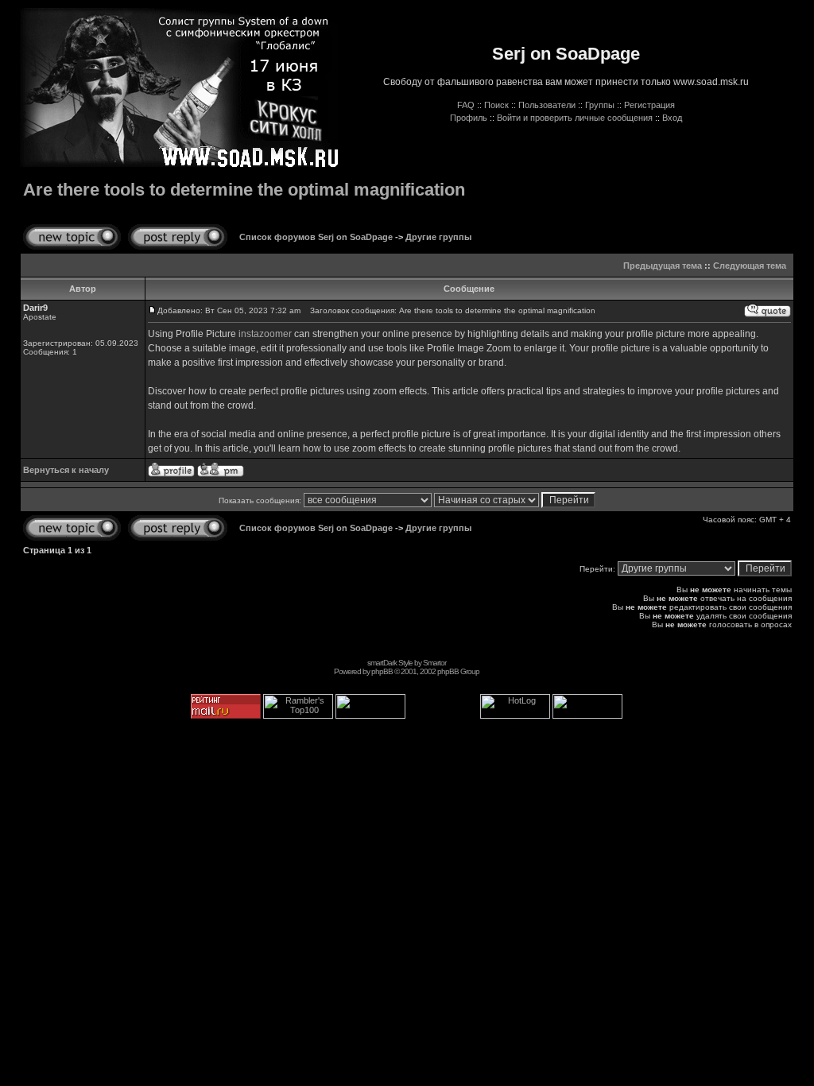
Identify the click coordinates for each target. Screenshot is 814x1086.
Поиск (496, 105)
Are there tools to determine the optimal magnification (244, 190)
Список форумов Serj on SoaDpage (316, 237)
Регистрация (649, 105)
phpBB (382, 671)
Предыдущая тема (662, 265)
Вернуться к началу (66, 470)
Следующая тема (749, 265)
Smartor (434, 662)
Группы (599, 105)
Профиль (468, 117)
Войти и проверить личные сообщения (575, 117)
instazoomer (265, 333)
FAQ (466, 105)
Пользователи (547, 105)
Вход (672, 117)
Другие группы (438, 237)
